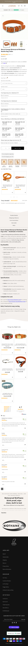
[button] (2, 5)
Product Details (14, 215)
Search (4, 554)
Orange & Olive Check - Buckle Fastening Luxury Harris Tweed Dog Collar (7, 345)
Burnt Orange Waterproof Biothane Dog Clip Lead (7, 185)
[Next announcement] (25, 1)
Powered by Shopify (18, 643)
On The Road (5, 584)
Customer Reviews (7, 580)
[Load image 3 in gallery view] (21, 44)
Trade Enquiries (6, 604)
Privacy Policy (6, 566)
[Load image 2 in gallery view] (14, 44)
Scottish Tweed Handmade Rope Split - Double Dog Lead (7, 369)
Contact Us (5, 598)
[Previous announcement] (2, 1)
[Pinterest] (14, 622)
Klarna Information (7, 569)
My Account (5, 601)
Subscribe (23, 619)
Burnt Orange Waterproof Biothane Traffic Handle (20, 185)
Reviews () (3, 56)
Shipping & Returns (14, 218)
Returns (4, 563)
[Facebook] (16, 622)
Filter (3, 415)
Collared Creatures (11, 643)
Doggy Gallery (6, 587)
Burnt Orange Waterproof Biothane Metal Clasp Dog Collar (21, 344)
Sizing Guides (6, 557)
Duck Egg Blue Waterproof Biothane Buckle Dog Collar (7, 394)
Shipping (5, 560)
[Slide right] (26, 44)
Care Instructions (14, 220)
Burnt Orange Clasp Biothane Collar (17, 301)
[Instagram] (12, 622)
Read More (3, 512)
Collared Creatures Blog (8, 590)
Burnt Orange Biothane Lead (14, 299)
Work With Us (6, 607)
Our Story (5, 577)
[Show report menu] (25, 428)
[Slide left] (1, 44)
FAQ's (14, 225)
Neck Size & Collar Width (5, 80)
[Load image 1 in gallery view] (6, 44)
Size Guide (14, 223)
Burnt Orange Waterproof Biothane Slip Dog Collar (20, 369)
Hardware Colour (4, 86)
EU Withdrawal (6, 610)
